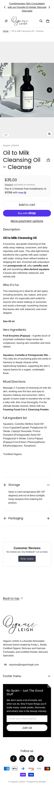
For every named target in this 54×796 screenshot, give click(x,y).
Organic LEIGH (17, 782)
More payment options (27, 221)
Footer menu (12, 676)
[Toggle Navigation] (6, 21)
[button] (41, 21)
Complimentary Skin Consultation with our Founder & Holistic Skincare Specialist (27, 7)
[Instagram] (22, 758)
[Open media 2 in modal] (27, 90)
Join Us (27, 728)
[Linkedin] (31, 758)
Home (6, 31)
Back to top (11, 598)
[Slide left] (5, 7)
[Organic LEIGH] (20, 21)
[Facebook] (13, 758)
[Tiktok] (40, 758)
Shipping (9, 185)
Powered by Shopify (36, 782)
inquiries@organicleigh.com (24, 664)
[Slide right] (49, 7)
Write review (27, 559)
